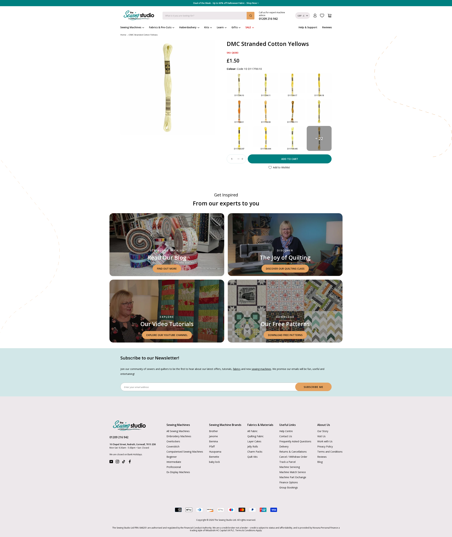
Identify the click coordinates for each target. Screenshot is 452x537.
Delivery (284, 446)
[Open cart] (330, 16)
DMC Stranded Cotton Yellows (143, 34)
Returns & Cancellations (293, 451)
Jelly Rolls (252, 446)
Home (123, 34)
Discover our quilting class (285, 268)
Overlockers (173, 441)
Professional (173, 467)
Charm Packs (254, 451)
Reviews (327, 27)
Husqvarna (215, 451)
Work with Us (324, 441)
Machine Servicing (289, 467)
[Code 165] (319, 111)
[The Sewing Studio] (138, 16)
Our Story (322, 431)
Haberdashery (188, 27)
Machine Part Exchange (292, 477)
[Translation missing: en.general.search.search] (250, 15)
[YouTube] (111, 462)
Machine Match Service (292, 472)
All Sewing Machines (178, 431)
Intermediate (173, 462)
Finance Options (288, 482)
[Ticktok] (123, 462)
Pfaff (212, 446)
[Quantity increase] (242, 159)
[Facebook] (130, 462)
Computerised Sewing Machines (184, 451)
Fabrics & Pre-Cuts (160, 27)
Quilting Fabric (255, 436)
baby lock (214, 462)
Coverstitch (172, 446)
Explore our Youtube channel (167, 335)
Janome (213, 436)
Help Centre (286, 431)
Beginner (171, 456)
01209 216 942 (118, 437)
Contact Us (285, 436)
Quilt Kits (252, 456)
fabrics (236, 369)
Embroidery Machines (178, 436)
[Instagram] (117, 462)
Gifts (234, 27)
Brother (213, 431)
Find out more (167, 268)
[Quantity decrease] (238, 159)
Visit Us (321, 436)
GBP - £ (301, 15)
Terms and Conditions (330, 451)
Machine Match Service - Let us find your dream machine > (226, 3)
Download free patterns (285, 335)
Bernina (213, 441)
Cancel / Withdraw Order (293, 456)
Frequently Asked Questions (295, 441)
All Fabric (252, 431)
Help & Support (308, 27)
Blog (320, 462)
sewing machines (261, 369)
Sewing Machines (130, 27)
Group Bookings (288, 487)
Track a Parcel (287, 462)
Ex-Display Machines (178, 472)
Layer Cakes (254, 441)
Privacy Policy (325, 446)
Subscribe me (313, 387)
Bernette (214, 456)
